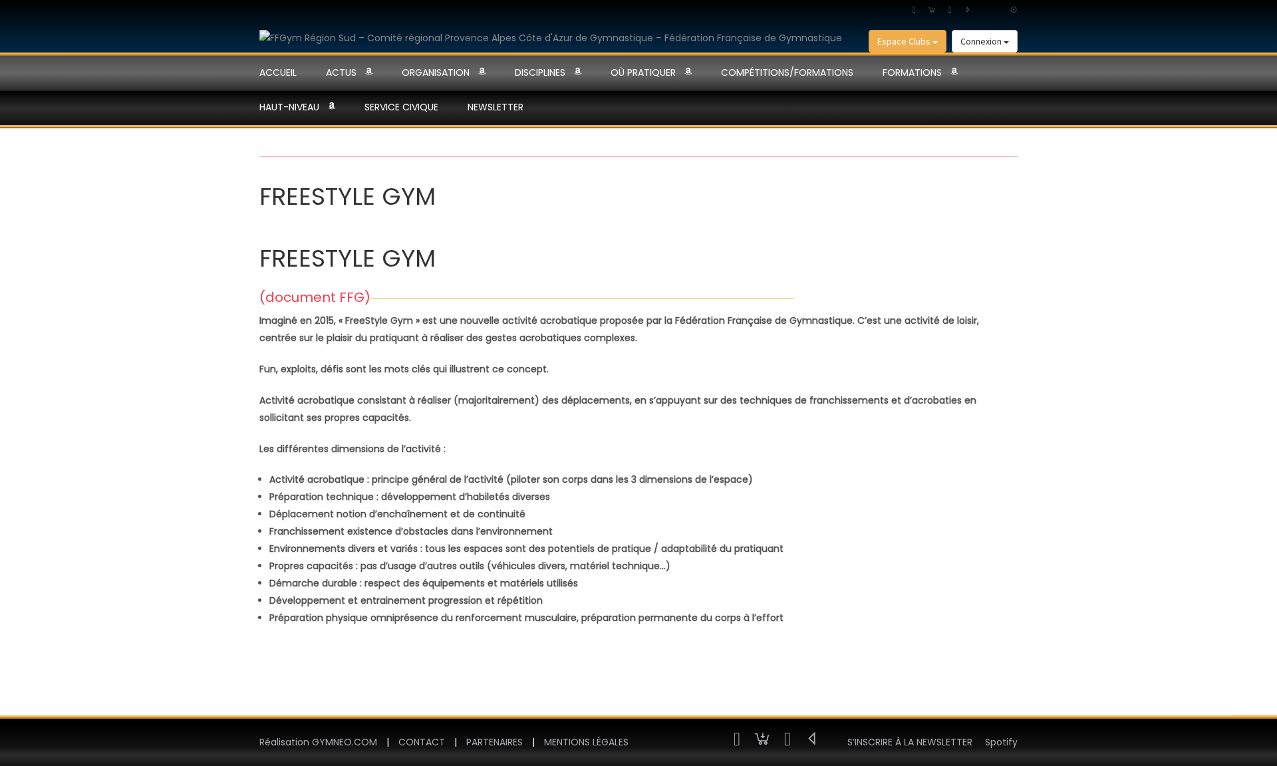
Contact (421, 742)
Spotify (1001, 742)
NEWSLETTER (495, 107)
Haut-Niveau (289, 107)
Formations (912, 72)
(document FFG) (314, 297)
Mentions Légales (586, 742)
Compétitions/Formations (787, 72)
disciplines (540, 72)
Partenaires (494, 742)
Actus (341, 72)
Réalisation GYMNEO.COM (318, 742)
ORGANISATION (436, 72)
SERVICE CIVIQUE (401, 107)
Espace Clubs (904, 41)
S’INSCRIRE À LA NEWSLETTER (909, 742)
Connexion (982, 41)
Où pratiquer (643, 72)
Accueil (278, 72)
